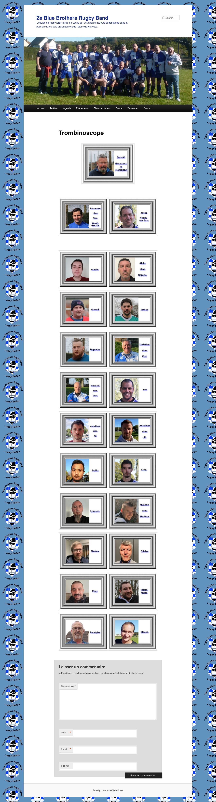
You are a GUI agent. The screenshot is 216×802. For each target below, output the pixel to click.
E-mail (66, 749)
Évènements (82, 108)
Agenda (67, 108)
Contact (148, 108)
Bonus (119, 108)
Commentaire (68, 686)
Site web (65, 765)
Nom (66, 732)
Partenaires (133, 108)
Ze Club (54, 108)
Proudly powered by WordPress (108, 790)
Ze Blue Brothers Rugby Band (72, 17)
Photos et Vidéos (102, 108)
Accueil (41, 108)
